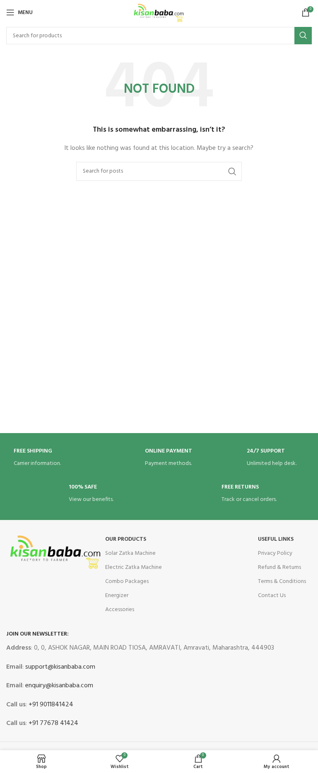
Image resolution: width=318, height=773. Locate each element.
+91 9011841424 (50, 704)
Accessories (119, 609)
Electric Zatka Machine (133, 567)
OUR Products (125, 539)
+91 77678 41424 (52, 723)
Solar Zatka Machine (130, 553)
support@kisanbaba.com (59, 667)
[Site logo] (159, 12)
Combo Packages (127, 581)
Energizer (116, 595)
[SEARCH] (303, 35)
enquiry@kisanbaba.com (58, 685)
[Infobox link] (57, 458)
